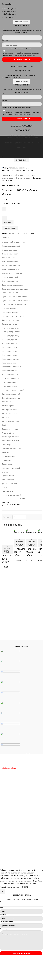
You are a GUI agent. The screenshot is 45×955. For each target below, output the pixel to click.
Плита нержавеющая (10, 262)
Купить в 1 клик (9, 228)
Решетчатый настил (9, 433)
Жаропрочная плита (9, 355)
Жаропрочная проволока (11, 367)
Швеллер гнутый (8, 491)
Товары (2, 902)
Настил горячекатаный (10, 437)
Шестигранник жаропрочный (13, 390)
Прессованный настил (10, 441)
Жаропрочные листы (10, 371)
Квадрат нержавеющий (11, 246)
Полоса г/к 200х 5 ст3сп (31, 552)
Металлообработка (9, 777)
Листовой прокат (8, 406)
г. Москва (8, 17)
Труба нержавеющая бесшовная (14, 297)
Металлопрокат (8, 781)
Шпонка (5, 472)
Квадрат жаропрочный (10, 378)
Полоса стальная (8, 464)
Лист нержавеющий (9, 258)
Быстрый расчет (8, 838)
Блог (3, 802)
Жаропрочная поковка (10, 359)
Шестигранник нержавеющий (13, 316)
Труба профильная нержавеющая (15, 304)
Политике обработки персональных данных (20, 883)
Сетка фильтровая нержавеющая (15, 289)
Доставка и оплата (9, 834)
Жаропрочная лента (9, 351)
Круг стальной (7, 460)
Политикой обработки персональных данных (28, 53)
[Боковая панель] (2, 866)
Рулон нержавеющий (10, 277)
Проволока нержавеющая (12, 273)
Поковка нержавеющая (11, 265)
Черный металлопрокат (11, 398)
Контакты (5, 830)
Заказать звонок (21, 22)
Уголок (4, 487)
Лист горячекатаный (9, 410)
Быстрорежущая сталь (10, 328)
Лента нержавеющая (10, 254)
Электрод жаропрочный (11, 394)
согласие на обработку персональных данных (21, 55)
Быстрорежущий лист (10, 343)
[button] (7, 547)
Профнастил (6, 425)
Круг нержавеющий (9, 250)
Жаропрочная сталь (9, 347)
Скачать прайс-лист (9, 842)
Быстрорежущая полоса (11, 332)
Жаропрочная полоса (10, 363)
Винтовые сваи (8, 402)
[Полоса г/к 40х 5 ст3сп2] (7, 534)
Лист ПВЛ (5, 417)
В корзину (7, 222)
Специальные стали (9, 324)
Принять (25, 887)
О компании (6, 826)
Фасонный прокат (8, 480)
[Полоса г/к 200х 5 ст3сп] (31, 531)
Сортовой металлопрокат (11, 448)
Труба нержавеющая (10, 293)
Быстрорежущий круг (10, 339)
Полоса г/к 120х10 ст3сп (19, 552)
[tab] (22, 499)
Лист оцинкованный (9, 413)
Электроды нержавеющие (12, 320)
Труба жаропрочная (9, 386)
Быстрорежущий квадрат (11, 336)
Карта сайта (6, 817)
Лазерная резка (8, 789)
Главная (5, 175)
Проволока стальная (10, 429)
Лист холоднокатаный (10, 421)
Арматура (5, 452)
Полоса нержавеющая (10, 269)
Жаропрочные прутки (10, 374)
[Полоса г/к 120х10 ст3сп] (19, 531)
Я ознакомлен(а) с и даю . (22, 54)
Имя (1, 907)
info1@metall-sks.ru (9, 14)
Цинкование (6, 785)
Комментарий (4, 929)
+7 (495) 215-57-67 (9, 11)
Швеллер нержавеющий (11, 312)
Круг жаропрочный (9, 382)
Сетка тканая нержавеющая (12, 285)
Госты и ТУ (6, 809)
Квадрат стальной (8, 456)
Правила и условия (9, 813)
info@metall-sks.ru (9, 768)
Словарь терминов (9, 806)
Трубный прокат (8, 476)
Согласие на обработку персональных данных (17, 48)
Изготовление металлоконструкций (15, 793)
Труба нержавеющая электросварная (16, 301)
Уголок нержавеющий (10, 308)
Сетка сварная (7, 445)
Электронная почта (6, 921)
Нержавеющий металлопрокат (13, 242)
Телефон (5, 41)
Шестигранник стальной (11, 468)
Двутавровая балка (9, 483)
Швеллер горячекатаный (11, 495)
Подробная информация (10, 887)
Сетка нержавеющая (10, 281)
